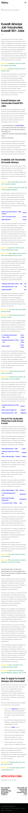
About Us (3, 810)
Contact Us (7, 808)
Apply (13, 727)
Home (2, 808)
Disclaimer (22, 808)
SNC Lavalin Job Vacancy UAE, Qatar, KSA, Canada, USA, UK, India (22, 791)
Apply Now (14, 709)
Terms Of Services (15, 808)
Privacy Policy (9, 810)
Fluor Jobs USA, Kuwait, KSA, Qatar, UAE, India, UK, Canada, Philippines (6, 791)
